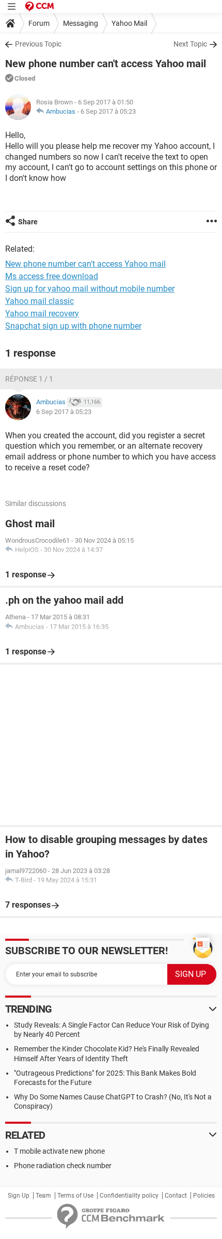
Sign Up (18, 1195)
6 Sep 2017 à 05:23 (108, 111)
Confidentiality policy (129, 1195)
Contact (176, 1195)
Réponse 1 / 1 (29, 379)
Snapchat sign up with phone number (73, 326)
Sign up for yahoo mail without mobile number (90, 289)
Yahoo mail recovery (42, 313)
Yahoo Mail (129, 23)
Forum (39, 23)
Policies (204, 1195)
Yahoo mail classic (39, 301)
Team (43, 1195)
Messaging (80, 23)
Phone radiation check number (63, 1165)
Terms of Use (75, 1195)
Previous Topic (38, 44)
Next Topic (190, 44)
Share (28, 222)
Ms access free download (51, 276)
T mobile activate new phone (59, 1151)
